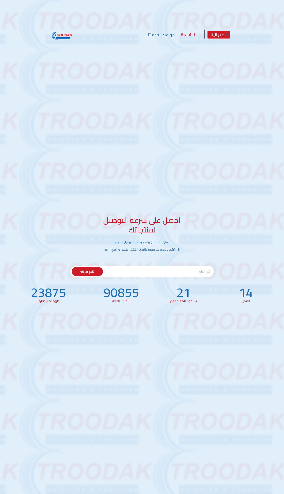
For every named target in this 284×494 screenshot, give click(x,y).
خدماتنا (153, 34)
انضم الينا (219, 34)
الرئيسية (188, 34)
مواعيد (168, 34)
